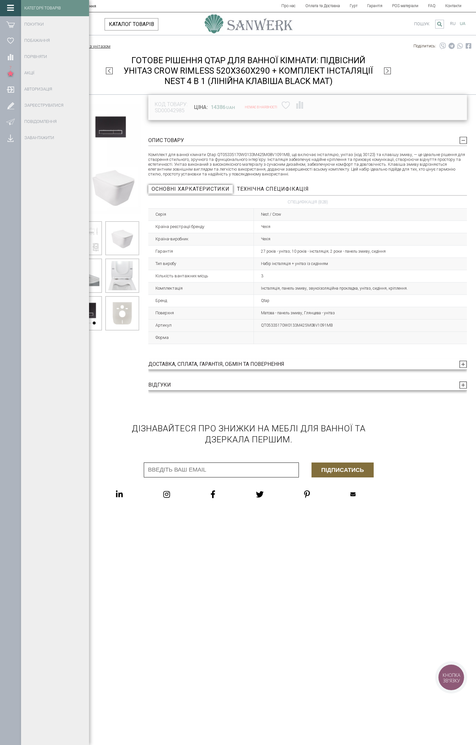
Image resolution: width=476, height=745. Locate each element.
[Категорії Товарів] (10, 8)
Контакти (453, 6)
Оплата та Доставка (322, 6)
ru (453, 23)
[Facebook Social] (225, 494)
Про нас (288, 6)
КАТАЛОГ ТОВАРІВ (131, 24)
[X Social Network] (272, 494)
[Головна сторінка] (248, 27)
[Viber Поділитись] (442, 46)
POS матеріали (405, 6)
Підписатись (342, 470)
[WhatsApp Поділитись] (460, 46)
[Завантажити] (10, 138)
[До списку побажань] (286, 105)
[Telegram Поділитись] (451, 46)
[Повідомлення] (10, 122)
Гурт (353, 6)
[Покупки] (10, 24)
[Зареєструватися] (10, 105)
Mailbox (365, 494)
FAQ (432, 6)
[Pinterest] (320, 494)
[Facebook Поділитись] (468, 46)
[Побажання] (10, 40)
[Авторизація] (10, 89)
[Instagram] (179, 494)
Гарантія (374, 6)
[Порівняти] (10, 57)
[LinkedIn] (132, 494)
